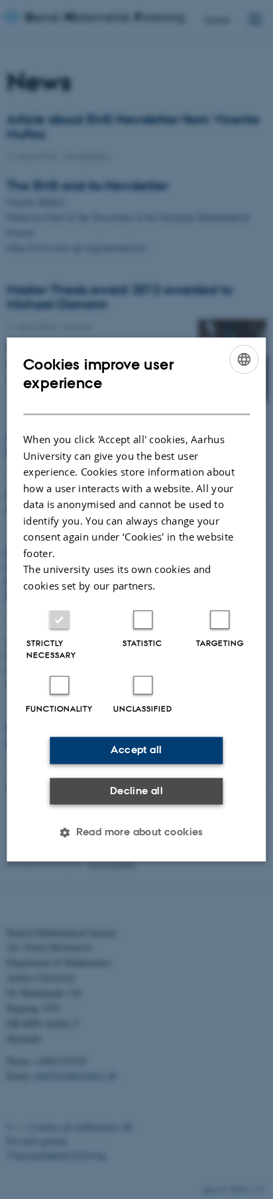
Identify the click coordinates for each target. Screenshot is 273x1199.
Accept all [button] (136, 750)
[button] (136, 833)
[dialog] (136, 599)
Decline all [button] (136, 790)
